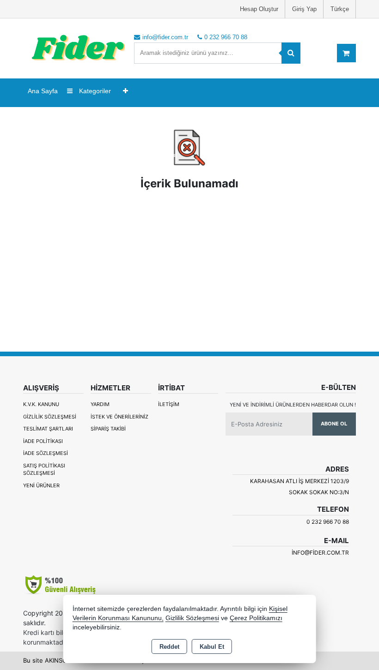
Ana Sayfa (43, 91)
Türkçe (339, 9)
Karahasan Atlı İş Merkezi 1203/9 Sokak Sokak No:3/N (299, 487)
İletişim (168, 404)
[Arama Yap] (290, 53)
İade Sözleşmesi (45, 453)
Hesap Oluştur (259, 9)
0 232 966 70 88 (327, 521)
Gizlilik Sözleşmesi (49, 416)
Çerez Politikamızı (256, 618)
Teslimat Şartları (48, 428)
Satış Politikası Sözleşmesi (44, 469)
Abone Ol (334, 423)
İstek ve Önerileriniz (119, 416)
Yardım (100, 404)
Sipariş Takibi (108, 428)
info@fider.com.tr (320, 552)
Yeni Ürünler (41, 485)
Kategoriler (94, 91)
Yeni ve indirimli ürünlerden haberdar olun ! (293, 404)
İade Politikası (43, 441)
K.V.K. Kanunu (41, 404)
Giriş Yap (304, 9)
